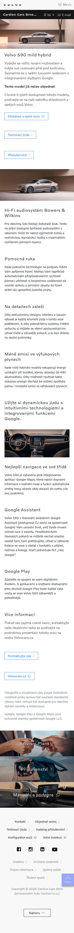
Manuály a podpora (34, 794)
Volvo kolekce (52, 837)
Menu (67, 4)
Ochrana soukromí (45, 861)
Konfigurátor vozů (20, 837)
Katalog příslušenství (50, 829)
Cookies (18, 861)
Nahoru (68, 882)
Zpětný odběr (52, 869)
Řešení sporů (35, 877)
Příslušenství (35, 768)
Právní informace (21, 869)
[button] (48, 15)
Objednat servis (46, 821)
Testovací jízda (17, 829)
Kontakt (20, 821)
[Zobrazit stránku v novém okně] (19, 849)
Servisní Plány (36, 743)
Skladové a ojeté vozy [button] (25, 116)
